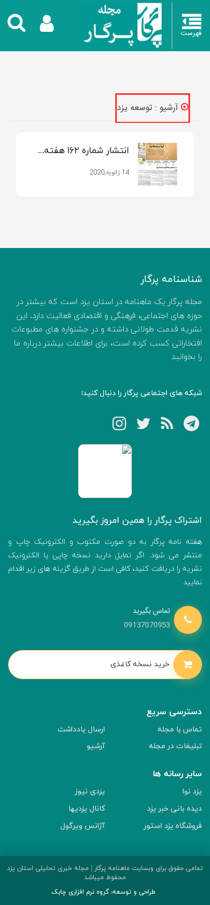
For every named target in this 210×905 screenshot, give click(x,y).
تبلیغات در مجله (175, 746)
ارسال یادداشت (81, 729)
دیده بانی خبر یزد (174, 809)
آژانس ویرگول (82, 826)
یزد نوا (192, 791)
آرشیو (96, 746)
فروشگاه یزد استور (173, 826)
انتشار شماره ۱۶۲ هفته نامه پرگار (86, 151)
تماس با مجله (180, 729)
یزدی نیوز (90, 791)
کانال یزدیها (86, 809)
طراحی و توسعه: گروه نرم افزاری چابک (103, 892)
